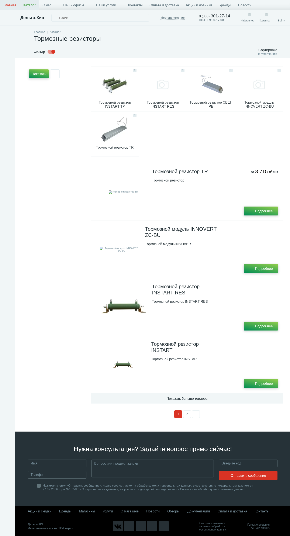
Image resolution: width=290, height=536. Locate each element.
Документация (198, 511)
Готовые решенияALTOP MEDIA (258, 526)
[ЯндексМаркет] (141, 526)
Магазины (87, 511)
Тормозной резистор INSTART (175, 347)
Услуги (108, 511)
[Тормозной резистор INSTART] (123, 364)
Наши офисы (73, 5)
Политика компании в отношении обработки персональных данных (212, 526)
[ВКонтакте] (118, 526)
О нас (46, 5)
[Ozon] (164, 526)
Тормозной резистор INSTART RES (176, 289)
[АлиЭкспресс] (129, 526)
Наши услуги (106, 5)
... (259, 5)
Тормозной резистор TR (180, 171)
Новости (244, 5)
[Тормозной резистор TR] (123, 191)
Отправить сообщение (248, 475)
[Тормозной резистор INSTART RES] (123, 307)
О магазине (130, 511)
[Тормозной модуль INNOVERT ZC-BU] (120, 249)
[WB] (152, 526)
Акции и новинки (199, 5)
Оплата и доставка (164, 5)
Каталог (29, 5)
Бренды (225, 5)
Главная (10, 5)
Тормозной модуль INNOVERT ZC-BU (181, 232)
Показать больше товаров (187, 398)
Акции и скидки (39, 511)
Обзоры (173, 511)
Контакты (135, 5)
